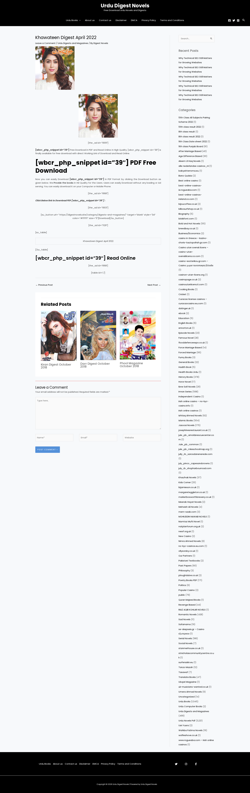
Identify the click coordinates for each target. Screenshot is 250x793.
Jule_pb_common (189, 444)
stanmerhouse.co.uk (189, 648)
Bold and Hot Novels (189, 223)
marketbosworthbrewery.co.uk (195, 497)
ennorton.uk (185, 327)
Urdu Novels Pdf (187, 720)
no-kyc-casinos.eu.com (191, 546)
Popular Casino (187, 590)
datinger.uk (185, 308)
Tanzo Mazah (186, 667)
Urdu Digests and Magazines (73, 43)
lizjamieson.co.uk (187, 487)
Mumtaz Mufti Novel (189, 521)
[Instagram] (238, 20)
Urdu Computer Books (190, 706)
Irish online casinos (188, 410)
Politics (182, 585)
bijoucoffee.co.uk (188, 203)
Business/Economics (189, 233)
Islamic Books (186, 420)
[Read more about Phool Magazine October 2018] (138, 335)
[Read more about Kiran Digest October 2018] (59, 335)
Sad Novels (184, 619)
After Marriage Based (190, 151)
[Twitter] (233, 20)
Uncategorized (187, 696)
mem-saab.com (187, 511)
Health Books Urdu (188, 372)
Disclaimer (121, 20)
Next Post (154, 284)
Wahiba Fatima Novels (191, 730)
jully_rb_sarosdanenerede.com (195, 454)
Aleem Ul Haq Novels (190, 161)
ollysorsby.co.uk (187, 550)
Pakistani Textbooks (189, 560)
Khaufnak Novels (187, 477)
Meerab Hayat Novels (190, 501)
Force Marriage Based (190, 347)
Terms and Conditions (172, 20)
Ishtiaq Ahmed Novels (190, 415)
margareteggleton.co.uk (192, 492)
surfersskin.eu (186, 662)
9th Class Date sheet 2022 (193, 141)
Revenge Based (187, 604)
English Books (186, 323)
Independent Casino (190, 396)
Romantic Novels (188, 614)
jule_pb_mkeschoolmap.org (194, 449)
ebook (182, 313)
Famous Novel (186, 337)
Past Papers (185, 565)
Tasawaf (183, 672)
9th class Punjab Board (191, 146)
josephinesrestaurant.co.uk (193, 430)
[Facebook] (229, 20)
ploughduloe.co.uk (188, 575)
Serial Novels (185, 638)
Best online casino (188, 180)
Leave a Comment (45, 43)
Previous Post (44, 284)
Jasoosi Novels (186, 425)
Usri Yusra (184, 725)
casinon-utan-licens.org (191, 274)
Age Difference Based (190, 156)
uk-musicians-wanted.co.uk (193, 686)
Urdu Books (72, 20)
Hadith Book (185, 367)
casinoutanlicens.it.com (191, 284)
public (182, 594)
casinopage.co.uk (188, 279)
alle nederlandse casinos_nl (194, 165)
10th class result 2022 (190, 126)
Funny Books (185, 357)
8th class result (187, 131)
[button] (79, 20)
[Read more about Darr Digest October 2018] (98, 335)
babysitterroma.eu (189, 170)
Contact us (105, 20)
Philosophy (184, 570)
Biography (184, 213)
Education (184, 318)
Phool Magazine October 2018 (131, 364)
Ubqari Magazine (187, 681)
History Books (186, 376)
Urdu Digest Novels (125, 5)
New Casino (185, 536)
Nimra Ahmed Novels (190, 541)
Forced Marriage (187, 352)
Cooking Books (186, 289)
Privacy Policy (149, 20)
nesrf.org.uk (185, 531)
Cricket (182, 294)
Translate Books (187, 677)
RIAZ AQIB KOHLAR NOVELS (192, 609)
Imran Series (185, 391)
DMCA (134, 20)
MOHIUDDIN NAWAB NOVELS (193, 516)
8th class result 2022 (189, 136)
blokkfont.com (186, 218)
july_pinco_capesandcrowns (194, 463)
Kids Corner (185, 482)
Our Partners (185, 555)
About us (90, 20)
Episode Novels (187, 332)
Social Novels (186, 643)
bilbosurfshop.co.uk (189, 208)
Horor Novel (185, 381)
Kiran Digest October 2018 (56, 365)
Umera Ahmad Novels (190, 691)
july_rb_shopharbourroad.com (195, 468)
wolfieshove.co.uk (188, 735)
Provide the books (63, 182)
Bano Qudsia (185, 175)
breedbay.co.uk (187, 228)
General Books (186, 362)
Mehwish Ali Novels (188, 506)
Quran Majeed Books (190, 599)
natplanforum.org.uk (189, 526)
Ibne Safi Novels (187, 386)
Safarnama (185, 624)
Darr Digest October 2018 (95, 365)
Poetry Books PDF (188, 580)
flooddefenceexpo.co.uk (192, 342)
